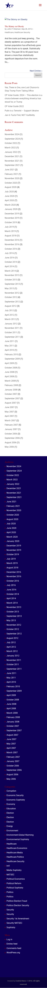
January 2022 (11, 152)
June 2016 (9, 257)
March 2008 (10, 381)
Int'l (8, 866)
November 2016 (12, 244)
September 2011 (12, 337)
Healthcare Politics (15, 857)
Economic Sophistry (16, 800)
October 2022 (11, 143)
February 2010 (11, 354)
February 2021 (11, 174)
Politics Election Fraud (17, 901)
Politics (10, 892)
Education (11, 808)
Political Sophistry (15, 887)
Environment (12, 830)
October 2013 (11, 279)
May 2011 (9, 345)
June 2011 (9, 341)
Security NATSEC (14, 923)
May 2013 (9, 288)
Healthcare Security (22, 32)
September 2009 (12, 359)
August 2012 (10, 306)
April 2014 (9, 266)
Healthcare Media (15, 852)
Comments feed (14, 948)
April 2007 (9, 416)
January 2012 (11, 323)
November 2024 (12, 134)
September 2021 (12, 165)
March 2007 (10, 420)
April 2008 (9, 376)
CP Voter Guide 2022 (14, 106)
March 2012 (10, 319)
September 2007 (12, 398)
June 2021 (9, 169)
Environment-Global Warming (20, 835)
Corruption (11, 791)
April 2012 (9, 315)
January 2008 (11, 389)
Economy (11, 804)
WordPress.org (13, 952)
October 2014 (11, 262)
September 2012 (12, 301)
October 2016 (11, 249)
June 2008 (9, 372)
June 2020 (9, 196)
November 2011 (12, 328)
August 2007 (10, 403)
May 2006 (9, 447)
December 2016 (12, 240)
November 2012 (12, 293)
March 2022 (10, 147)
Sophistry (11, 927)
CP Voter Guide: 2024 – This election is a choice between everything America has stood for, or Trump (23, 98)
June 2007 (9, 407)
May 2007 (9, 411)
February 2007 (11, 425)
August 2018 (10, 235)
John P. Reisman (13, 29)
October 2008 (11, 367)
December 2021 (12, 156)
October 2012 (11, 297)
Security (10, 909)
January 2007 (11, 429)
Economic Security (15, 795)
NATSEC (10, 874)
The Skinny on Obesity (14, 26)
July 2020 (9, 191)
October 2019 (11, 222)
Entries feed (12, 944)
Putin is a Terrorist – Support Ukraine (22, 110)
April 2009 (9, 363)
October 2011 (11, 332)
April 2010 (9, 350)
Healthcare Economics (17, 848)
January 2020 (11, 209)
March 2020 (10, 205)
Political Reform (14, 883)
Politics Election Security (18, 905)
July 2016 (9, 253)
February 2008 (11, 385)
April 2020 (9, 200)
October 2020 (11, 183)
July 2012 (9, 310)
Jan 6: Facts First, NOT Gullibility (20, 115)
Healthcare (9, 32)
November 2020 (12, 178)
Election (10, 813)
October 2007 (11, 394)
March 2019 (10, 231)
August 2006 (10, 442)
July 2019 (9, 227)
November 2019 (12, 218)
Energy (10, 826)
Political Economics (16, 879)
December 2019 (12, 213)
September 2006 (12, 438)
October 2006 (11, 433)
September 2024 (12, 139)
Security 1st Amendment (18, 918)
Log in (9, 939)
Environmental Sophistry (18, 839)
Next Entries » (36, 71)
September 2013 (12, 284)
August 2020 (10, 187)
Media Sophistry (14, 870)
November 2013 (12, 275)
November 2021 (12, 161)
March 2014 (10, 271)
